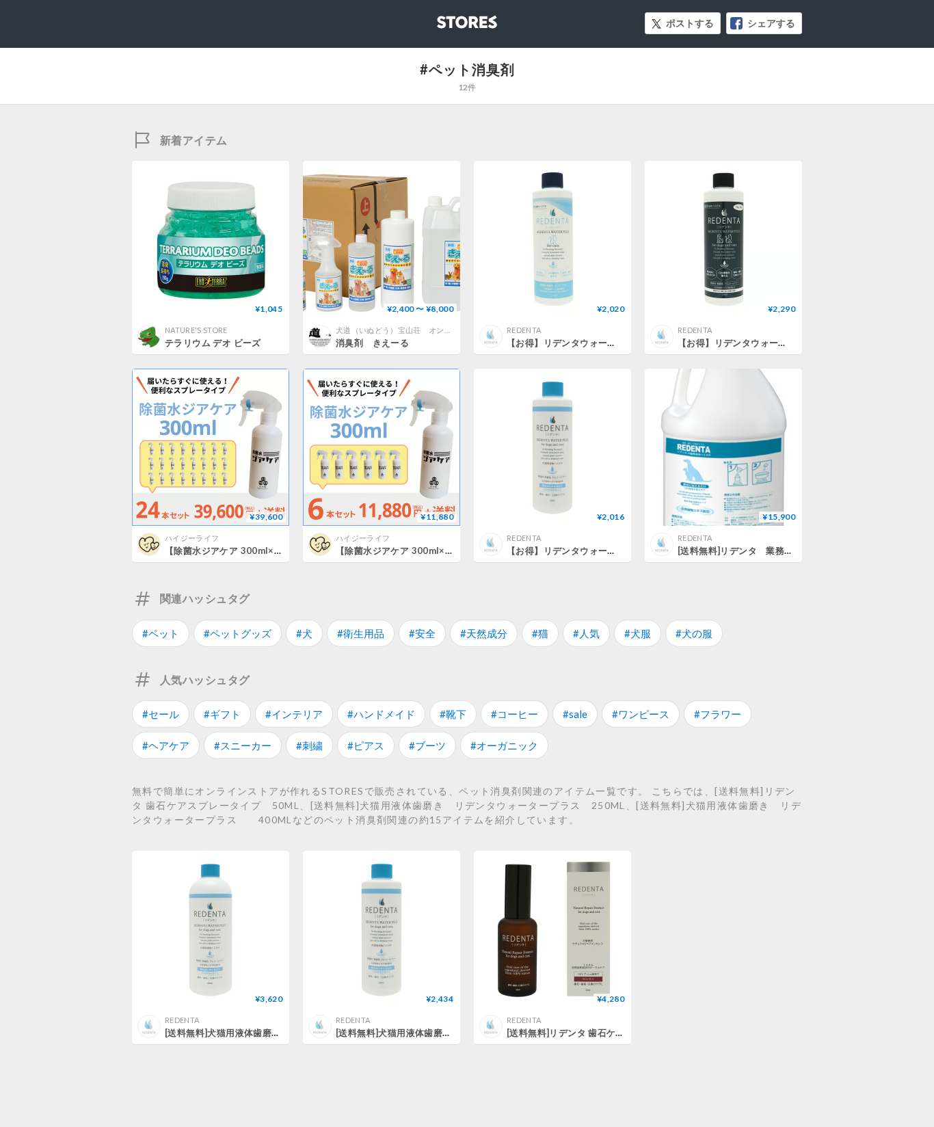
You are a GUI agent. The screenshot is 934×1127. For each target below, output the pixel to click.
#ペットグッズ (237, 633)
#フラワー (717, 714)
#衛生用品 (360, 633)
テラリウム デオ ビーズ (213, 342)
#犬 (304, 633)
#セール (160, 714)
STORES (444, 18)
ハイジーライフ (192, 537)
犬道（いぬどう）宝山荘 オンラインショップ (417, 330)
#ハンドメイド (381, 714)
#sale (575, 714)
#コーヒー (514, 714)
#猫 (540, 633)
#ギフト (222, 714)
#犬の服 (694, 633)
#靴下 (453, 714)
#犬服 (637, 633)
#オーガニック (504, 745)
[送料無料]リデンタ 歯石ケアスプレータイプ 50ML (615, 1032)
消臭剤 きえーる (372, 342)
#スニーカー (242, 745)
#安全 (422, 633)
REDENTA (524, 330)
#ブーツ (427, 745)
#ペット (160, 633)
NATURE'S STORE (196, 330)
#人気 (586, 633)
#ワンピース (640, 714)
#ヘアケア (165, 745)
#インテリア (294, 714)
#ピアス (365, 745)
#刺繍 (309, 745)
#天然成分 (483, 633)
